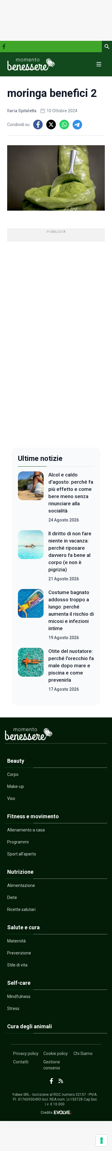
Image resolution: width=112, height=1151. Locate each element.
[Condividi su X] (51, 124)
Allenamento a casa (26, 830)
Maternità (16, 941)
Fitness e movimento (33, 816)
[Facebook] (4, 46)
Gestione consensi (51, 1064)
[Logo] (31, 64)
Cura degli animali (29, 1026)
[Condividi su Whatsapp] (64, 124)
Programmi (18, 842)
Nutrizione (20, 872)
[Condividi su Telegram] (77, 124)
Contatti (20, 1061)
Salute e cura (23, 927)
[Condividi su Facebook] (38, 124)
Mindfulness (18, 996)
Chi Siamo (83, 1053)
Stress (13, 1008)
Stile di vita (17, 965)
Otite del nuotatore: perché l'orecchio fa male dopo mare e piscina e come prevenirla (71, 665)
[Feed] (61, 1081)
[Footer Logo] (56, 735)
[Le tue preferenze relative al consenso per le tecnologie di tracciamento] (101, 1140)
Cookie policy (55, 1053)
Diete (12, 897)
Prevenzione (19, 953)
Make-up (15, 786)
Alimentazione (21, 885)
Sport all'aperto (21, 854)
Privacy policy (26, 1053)
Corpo (13, 774)
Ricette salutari (21, 909)
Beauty (15, 761)
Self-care (18, 983)
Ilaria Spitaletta (21, 110)
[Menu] (99, 64)
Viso (11, 798)
